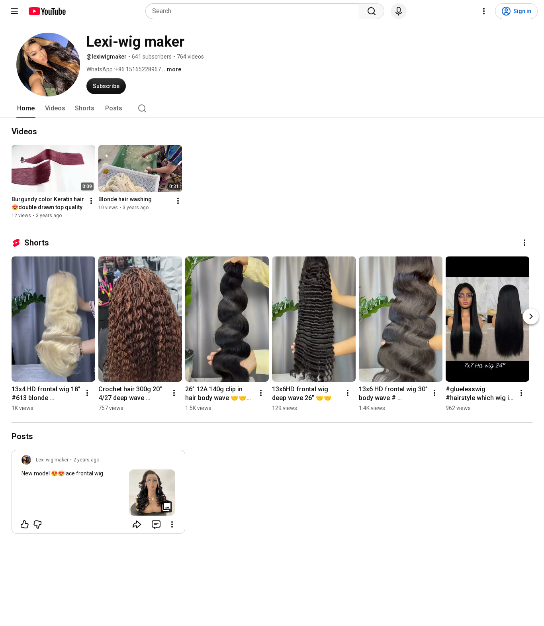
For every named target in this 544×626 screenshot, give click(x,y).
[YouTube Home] (46, 11)
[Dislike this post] (37, 524)
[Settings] (484, 11)
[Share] (137, 524)
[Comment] (156, 524)
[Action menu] (172, 524)
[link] (98, 494)
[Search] (371, 11)
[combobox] (254, 11)
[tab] (25, 108)
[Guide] (14, 11)
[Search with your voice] (399, 11)
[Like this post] (24, 524)
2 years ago (86, 460)
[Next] (531, 316)
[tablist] (272, 108)
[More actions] (91, 201)
